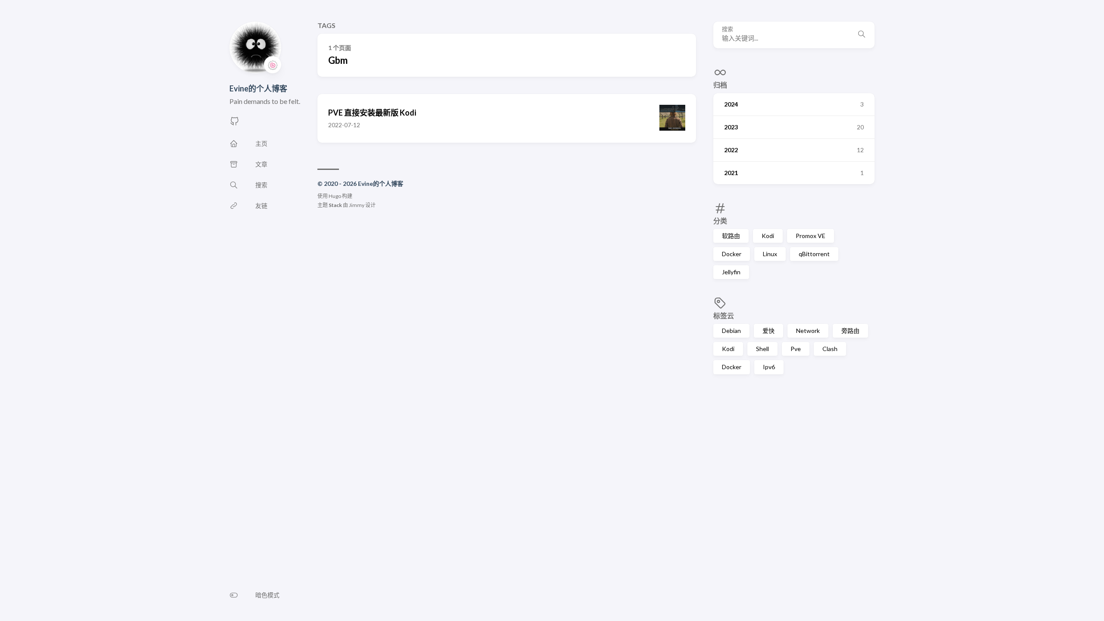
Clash (829, 348)
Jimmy (356, 205)
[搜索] (862, 35)
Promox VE (810, 235)
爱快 (768, 330)
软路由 (731, 235)
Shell (762, 348)
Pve (795, 348)
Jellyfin (731, 272)
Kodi (768, 235)
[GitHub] (234, 123)
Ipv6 (769, 366)
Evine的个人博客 (258, 88)
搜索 (727, 29)
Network (808, 330)
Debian (731, 330)
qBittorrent (814, 253)
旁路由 (850, 330)
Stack (335, 205)
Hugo (335, 196)
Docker (731, 253)
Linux (770, 253)
